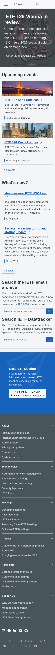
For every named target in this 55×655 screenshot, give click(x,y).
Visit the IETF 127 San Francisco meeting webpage (27, 393)
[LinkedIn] (3, 630)
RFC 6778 (23, 304)
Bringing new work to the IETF (19, 555)
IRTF (15, 646)
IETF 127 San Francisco (21, 100)
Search (19, 4)
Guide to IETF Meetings (15, 529)
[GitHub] (26, 630)
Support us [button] (8, 596)
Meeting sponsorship (14, 607)
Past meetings (10, 514)
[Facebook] (9, 630)
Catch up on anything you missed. (26, 55)
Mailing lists (9, 586)
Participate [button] (8, 565)
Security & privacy (12, 488)
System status (10, 457)
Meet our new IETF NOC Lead (25, 193)
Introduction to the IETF (16, 432)
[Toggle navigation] (6, 4)
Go (49, 311)
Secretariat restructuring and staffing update (25, 230)
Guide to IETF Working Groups (19, 581)
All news (8, 270)
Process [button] (6, 538)
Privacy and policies (13, 447)
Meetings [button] (7, 502)
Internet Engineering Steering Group (23, 437)
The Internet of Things (15, 478)
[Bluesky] (15, 630)
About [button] (5, 426)
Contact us (8, 452)
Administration (10, 442)
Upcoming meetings (13, 509)
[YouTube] (20, 630)
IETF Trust (31, 646)
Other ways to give (13, 612)
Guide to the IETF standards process (23, 545)
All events (9, 169)
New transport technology (17, 483)
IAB (4, 646)
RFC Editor (26, 641)
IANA (42, 641)
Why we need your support (17, 602)
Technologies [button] (10, 466)
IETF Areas (8, 493)
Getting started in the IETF (17, 571)
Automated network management (21, 473)
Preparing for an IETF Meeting (19, 524)
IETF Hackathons (12, 519)
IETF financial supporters (16, 617)
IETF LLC (7, 641)
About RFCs (9, 550)
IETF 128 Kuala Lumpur (21, 142)
